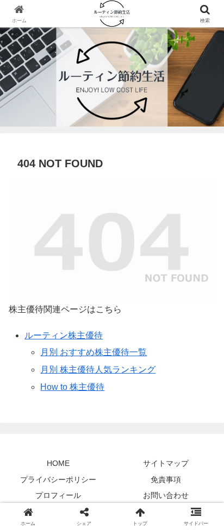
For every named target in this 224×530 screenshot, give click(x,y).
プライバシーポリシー (58, 479)
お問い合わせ (166, 495)
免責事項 (166, 479)
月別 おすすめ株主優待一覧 (93, 352)
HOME (58, 463)
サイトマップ (166, 463)
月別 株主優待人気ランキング (97, 369)
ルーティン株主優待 (63, 335)
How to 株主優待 (72, 387)
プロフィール (58, 495)
